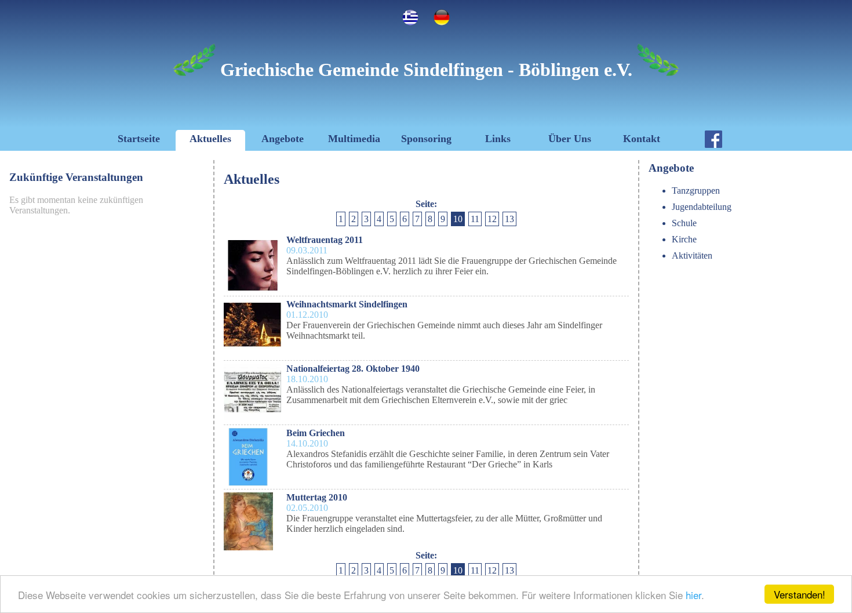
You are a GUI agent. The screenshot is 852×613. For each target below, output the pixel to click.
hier (693, 594)
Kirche (684, 239)
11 (475, 219)
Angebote (282, 138)
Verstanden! (799, 594)
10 (458, 219)
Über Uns (569, 138)
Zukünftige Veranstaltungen (76, 177)
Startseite (139, 138)
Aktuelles (210, 138)
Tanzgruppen (696, 190)
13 (509, 219)
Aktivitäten (692, 255)
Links (498, 138)
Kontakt (641, 138)
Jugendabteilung (701, 207)
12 (492, 219)
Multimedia (354, 138)
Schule (684, 223)
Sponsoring (426, 138)
